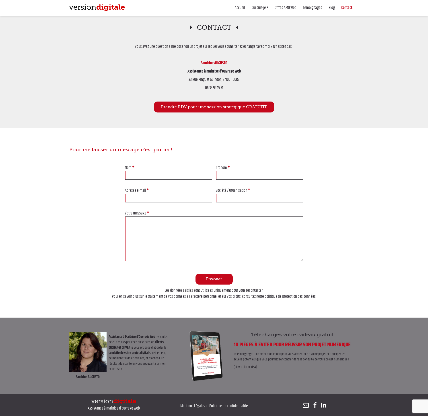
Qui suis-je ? (259, 8)
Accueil (240, 8)
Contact (346, 8)
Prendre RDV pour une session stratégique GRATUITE (214, 107)
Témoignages (312, 8)
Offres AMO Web (285, 8)
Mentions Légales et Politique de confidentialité (214, 406)
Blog (332, 8)
